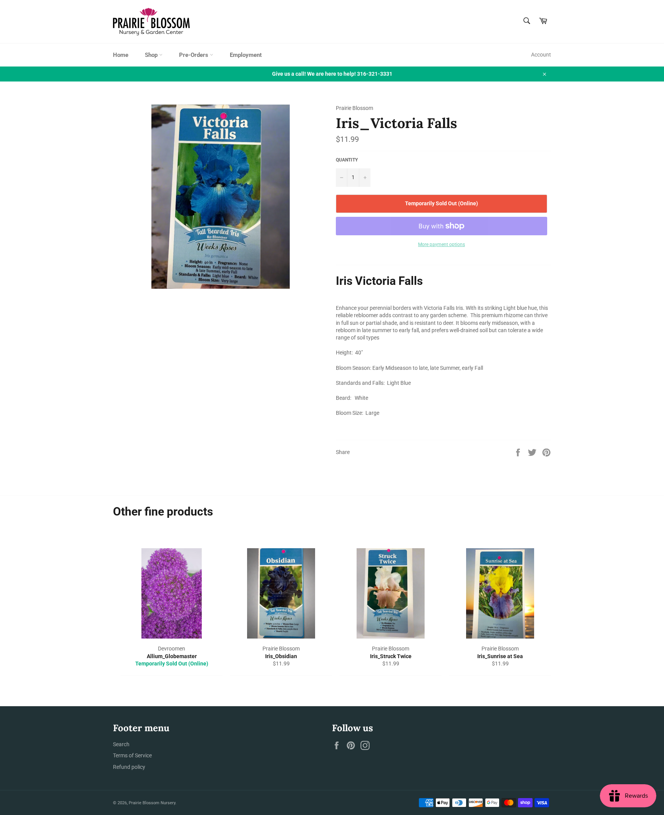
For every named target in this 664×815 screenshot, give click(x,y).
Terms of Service (132, 755)
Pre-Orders (194, 55)
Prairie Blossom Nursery (152, 802)
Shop (152, 55)
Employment (246, 55)
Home (120, 55)
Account (541, 55)
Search (121, 744)
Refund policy (129, 767)
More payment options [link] (441, 244)
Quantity (347, 160)
